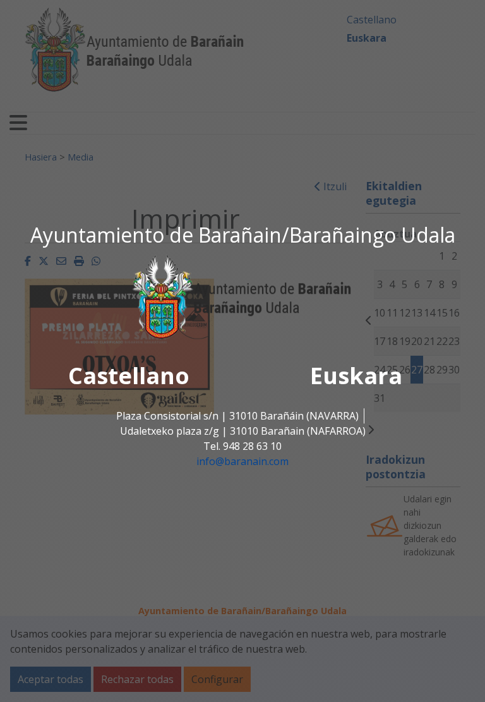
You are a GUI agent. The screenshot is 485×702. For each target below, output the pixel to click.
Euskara (356, 375)
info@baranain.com (242, 461)
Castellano (128, 375)
